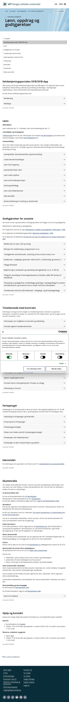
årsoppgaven (36, 499)
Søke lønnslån (9, 196)
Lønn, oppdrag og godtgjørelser (12, 657)
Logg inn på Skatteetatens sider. (48, 501)
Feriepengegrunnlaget (12, 427)
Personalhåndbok (21, 11)
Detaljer (61, 363)
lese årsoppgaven (30, 138)
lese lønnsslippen (47, 135)
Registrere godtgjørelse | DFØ (43, 233)
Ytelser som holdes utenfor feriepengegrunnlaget (23, 432)
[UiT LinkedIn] (21, 697)
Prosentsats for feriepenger (14, 422)
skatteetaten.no (35, 545)
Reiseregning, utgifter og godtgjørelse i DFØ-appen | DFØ (45, 230)
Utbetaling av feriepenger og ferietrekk (19, 416)
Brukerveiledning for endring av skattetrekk (21, 201)
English (60, 11)
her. (32, 521)
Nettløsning (8, 98)
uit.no (6, 11)
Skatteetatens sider (22, 588)
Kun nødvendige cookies (34, 369)
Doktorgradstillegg (11, 185)
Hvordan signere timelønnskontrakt (18, 326)
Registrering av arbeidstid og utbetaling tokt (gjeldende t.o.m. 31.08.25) (31, 270)
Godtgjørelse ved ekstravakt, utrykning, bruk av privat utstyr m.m (29, 254)
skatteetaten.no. (41, 526)
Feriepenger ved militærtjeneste (16, 437)
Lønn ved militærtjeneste (13, 191)
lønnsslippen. (32, 496)
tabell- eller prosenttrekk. (38, 550)
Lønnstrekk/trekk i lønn (13, 170)
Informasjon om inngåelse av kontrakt (18, 372)
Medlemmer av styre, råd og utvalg (17, 244)
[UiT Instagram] (8, 697)
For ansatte (12, 11)
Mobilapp (7, 103)
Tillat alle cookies (56, 369)
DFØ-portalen (8, 135)
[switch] (26, 357)
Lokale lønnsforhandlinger (14, 159)
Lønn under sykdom (11, 175)
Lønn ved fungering (11, 165)
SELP (12, 636)
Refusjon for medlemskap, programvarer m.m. (22, 249)
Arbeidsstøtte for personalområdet (52, 464)
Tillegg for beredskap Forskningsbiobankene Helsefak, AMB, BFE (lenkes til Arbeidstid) (32, 276)
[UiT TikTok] (12, 697)
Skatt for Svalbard (11, 596)
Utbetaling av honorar (12, 388)
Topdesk (22, 624)
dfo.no (14, 539)
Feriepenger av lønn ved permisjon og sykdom (21, 443)
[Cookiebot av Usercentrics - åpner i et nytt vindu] (59, 332)
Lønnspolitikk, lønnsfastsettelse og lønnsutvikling (23, 154)
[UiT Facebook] (4, 697)
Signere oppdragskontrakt (14, 378)
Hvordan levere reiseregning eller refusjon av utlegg (24, 383)
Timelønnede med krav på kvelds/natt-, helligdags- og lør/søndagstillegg (31, 290)
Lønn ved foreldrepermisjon (14, 180)
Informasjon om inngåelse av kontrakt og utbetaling (24, 321)
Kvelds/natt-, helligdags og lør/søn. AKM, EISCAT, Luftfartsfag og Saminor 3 (32, 259)
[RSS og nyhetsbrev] (25, 697)
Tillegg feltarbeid (10, 265)
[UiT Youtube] (17, 697)
